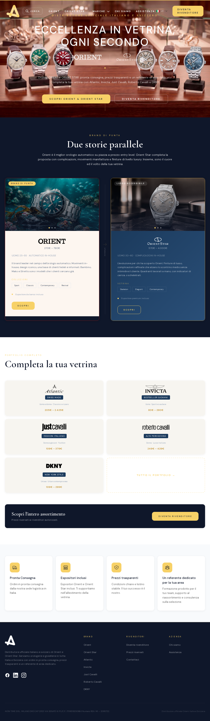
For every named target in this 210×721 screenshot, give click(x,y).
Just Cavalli (90, 674)
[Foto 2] (52, 227)
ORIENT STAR (74, 11)
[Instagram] (23, 675)
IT (160, 11)
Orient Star (90, 652)
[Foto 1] (49, 227)
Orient (87, 644)
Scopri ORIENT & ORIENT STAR (76, 99)
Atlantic (88, 659)
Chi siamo (123, 11)
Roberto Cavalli (93, 681)
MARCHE (99, 11)
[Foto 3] (55, 227)
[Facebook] (7, 675)
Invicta (87, 667)
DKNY (87, 689)
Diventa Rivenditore (188, 11)
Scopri (23, 305)
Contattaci (132, 659)
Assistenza (145, 11)
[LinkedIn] (15, 675)
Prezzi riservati (135, 652)
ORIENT (54, 11)
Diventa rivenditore (141, 99)
